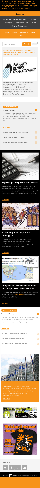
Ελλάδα (14, 32)
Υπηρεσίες (33, 19)
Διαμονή (33, 23)
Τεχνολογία (20, 35)
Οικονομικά (24, 32)
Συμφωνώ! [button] (20, 14)
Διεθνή (33, 32)
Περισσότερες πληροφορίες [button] (19, 8)
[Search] (24, 44)
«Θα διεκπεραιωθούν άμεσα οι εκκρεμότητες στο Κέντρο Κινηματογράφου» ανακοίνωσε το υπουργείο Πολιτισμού (19, 52)
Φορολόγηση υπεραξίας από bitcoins (20, 182)
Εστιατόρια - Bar (22, 23)
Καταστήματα (8, 23)
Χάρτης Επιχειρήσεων (20, 26)
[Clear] (29, 44)
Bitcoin (7, 32)
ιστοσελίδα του (18, 295)
